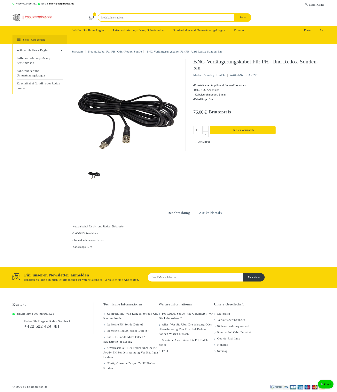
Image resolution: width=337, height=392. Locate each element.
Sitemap (222, 351)
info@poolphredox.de (61, 3)
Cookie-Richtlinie (228, 338)
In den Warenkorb (243, 130)
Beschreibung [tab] (179, 213)
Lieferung (223, 313)
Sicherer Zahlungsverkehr (233, 326)
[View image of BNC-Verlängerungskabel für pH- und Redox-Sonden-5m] (94, 174)
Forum (308, 30)
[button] (325, 384)
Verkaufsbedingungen (231, 319)
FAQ (164, 351)
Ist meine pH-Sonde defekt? (125, 324)
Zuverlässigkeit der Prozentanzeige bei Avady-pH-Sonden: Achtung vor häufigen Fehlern (130, 352)
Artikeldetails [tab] (210, 213)
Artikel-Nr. (237, 75)
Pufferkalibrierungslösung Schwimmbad (139, 30)
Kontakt (239, 30)
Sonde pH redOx (215, 75)
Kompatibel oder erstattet (233, 332)
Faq (322, 30)
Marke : (198, 75)
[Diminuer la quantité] (206, 134)
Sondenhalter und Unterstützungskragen (199, 30)
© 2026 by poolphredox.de (30, 386)
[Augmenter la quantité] (206, 129)
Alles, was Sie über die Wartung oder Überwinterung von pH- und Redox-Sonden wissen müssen (185, 329)
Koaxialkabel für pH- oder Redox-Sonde (39, 86)
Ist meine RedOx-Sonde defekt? (127, 330)
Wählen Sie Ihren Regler (88, 30)
